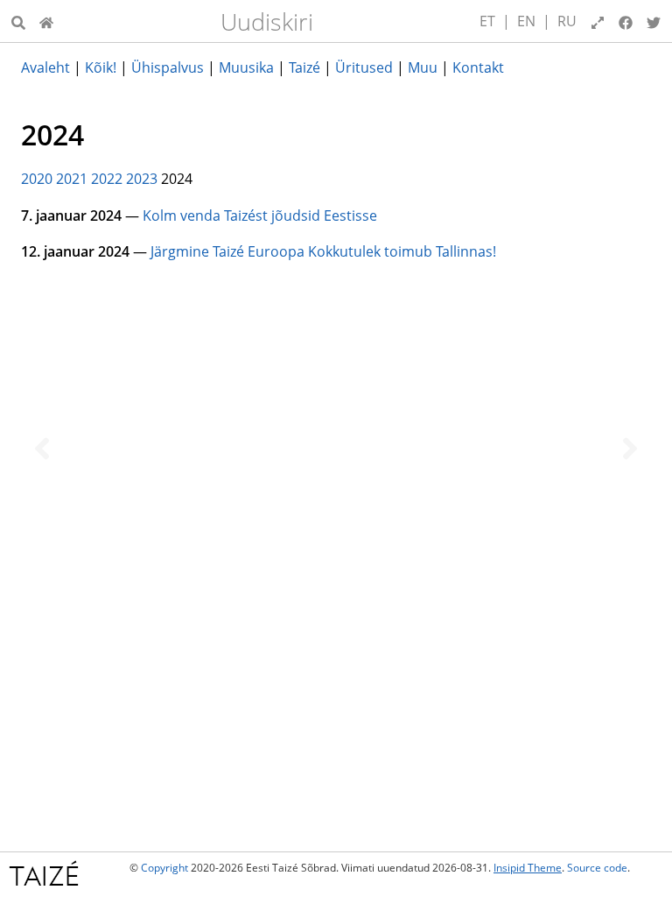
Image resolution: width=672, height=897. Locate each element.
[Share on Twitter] (654, 21)
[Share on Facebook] (626, 21)
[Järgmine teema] (630, 448)
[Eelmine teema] (42, 448)
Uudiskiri (266, 21)
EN (526, 21)
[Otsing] (18, 21)
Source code (597, 867)
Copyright (164, 867)
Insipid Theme (528, 867)
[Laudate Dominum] (46, 21)
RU (567, 21)
